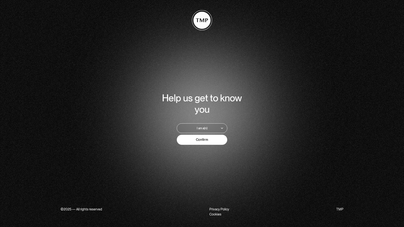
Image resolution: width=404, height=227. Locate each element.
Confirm (202, 140)
